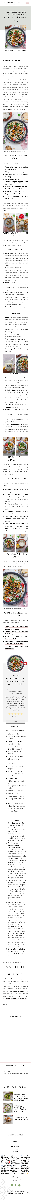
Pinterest (23, 998)
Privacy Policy (21, 1191)
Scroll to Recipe (12, 60)
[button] (15, 37)
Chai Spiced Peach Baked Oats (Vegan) (21, 1118)
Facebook (14, 998)
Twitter (7, 998)
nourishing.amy (19, 991)
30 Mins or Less (9, 11)
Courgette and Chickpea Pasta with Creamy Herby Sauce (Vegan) (21, 1097)
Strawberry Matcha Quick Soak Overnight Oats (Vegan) (20, 1109)
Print (15, 722)
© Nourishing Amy (10, 1191)
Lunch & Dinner (16, 12)
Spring (23, 12)
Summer (15, 14)
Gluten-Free (19, 11)
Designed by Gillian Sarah (15, 1193)
